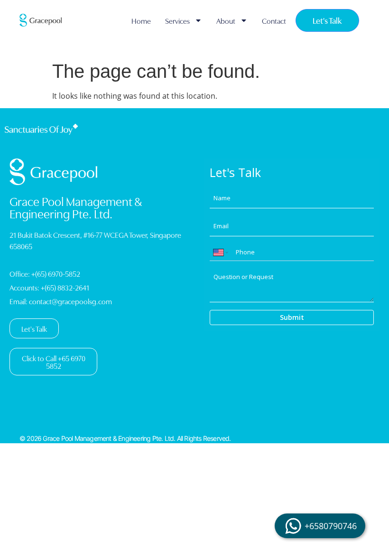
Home (141, 20)
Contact (274, 20)
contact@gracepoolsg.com (70, 301)
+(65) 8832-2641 (65, 287)
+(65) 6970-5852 (55, 273)
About (225, 20)
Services (177, 20)
